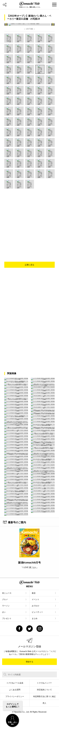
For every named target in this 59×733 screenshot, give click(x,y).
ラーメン (6, 606)
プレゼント (6, 618)
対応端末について (44, 690)
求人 (44, 703)
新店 (34, 593)
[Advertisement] (29, 219)
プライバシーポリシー (14, 696)
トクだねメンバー (44, 683)
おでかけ (35, 606)
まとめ (34, 618)
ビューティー (37, 612)
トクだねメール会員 (14, 683)
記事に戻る (29, 265)
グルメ (5, 599)
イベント (35, 599)
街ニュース (6, 593)
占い (4, 612)
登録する (29, 662)
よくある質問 (14, 690)
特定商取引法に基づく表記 (44, 696)
